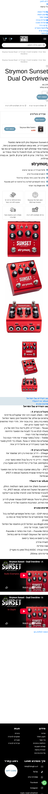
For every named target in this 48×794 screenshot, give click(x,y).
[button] (47, 4)
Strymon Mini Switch (27, 127)
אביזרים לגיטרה (14, 743)
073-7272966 (33, 777)
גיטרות (17, 733)
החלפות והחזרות (39, 743)
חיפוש (4, 45)
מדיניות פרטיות (39, 753)
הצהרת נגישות (40, 750)
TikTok (35, 772)
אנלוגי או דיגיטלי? (40, 401)
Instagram (34, 788)
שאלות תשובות (39, 746)
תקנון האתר (41, 737)
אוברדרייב (22, 52)
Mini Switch (40, 120)
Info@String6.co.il (31, 766)
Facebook (34, 782)
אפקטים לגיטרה (32, 52)
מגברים (17, 740)
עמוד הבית (42, 52)
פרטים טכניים (42, 404)
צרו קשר (42, 740)
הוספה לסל (42, 97)
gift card (11, 771)
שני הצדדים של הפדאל (37, 398)
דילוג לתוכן (44, 1)
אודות (43, 733)
